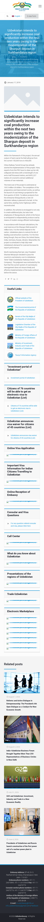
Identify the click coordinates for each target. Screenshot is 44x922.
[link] (22, 455)
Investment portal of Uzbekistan (23, 378)
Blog (14, 57)
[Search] (7, 16)
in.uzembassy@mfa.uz (25, 903)
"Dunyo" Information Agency (25, 355)
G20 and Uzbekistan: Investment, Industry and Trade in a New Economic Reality (20, 799)
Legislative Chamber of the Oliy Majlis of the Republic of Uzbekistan (25, 327)
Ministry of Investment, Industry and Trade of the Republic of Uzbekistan (24, 345)
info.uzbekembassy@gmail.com (18, 906)
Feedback (34, 906)
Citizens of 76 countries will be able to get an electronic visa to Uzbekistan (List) (24, 408)
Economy (23, 57)
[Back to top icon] (41, 918)
